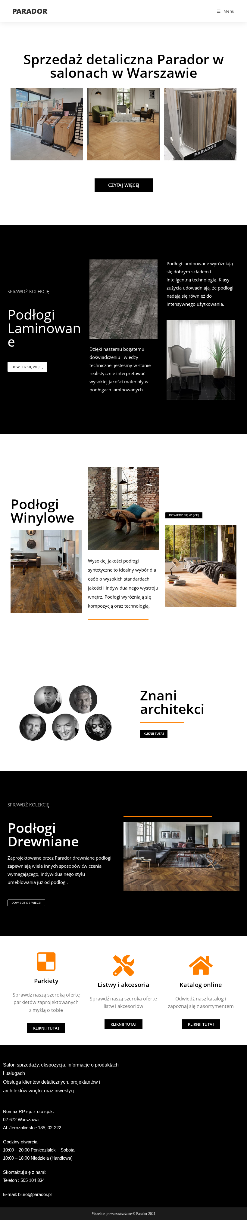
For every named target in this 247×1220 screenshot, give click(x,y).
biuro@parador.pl (35, 1194)
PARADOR (29, 11)
